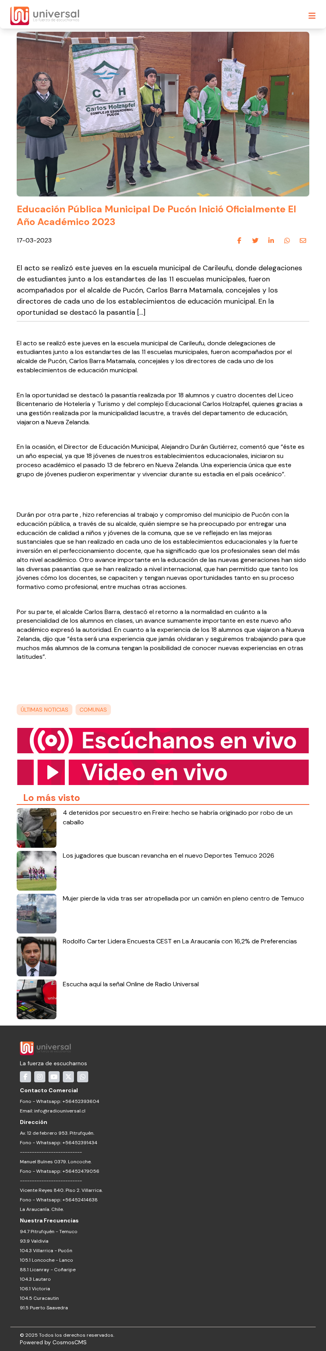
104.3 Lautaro (35, 1279)
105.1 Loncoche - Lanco (46, 1260)
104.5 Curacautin (39, 1298)
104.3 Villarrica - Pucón (46, 1250)
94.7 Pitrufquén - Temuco (49, 1231)
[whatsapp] (287, 241)
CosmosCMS (69, 1342)
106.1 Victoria (35, 1289)
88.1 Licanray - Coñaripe (48, 1269)
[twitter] (255, 241)
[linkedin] (271, 241)
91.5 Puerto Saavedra (44, 1308)
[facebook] (239, 241)
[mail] (303, 241)
